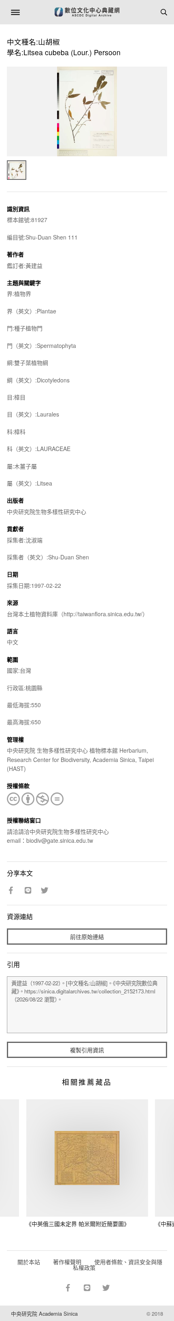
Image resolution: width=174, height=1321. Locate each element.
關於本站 (28, 1262)
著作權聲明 (67, 1262)
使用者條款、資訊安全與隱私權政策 (117, 1264)
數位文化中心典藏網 (87, 12)
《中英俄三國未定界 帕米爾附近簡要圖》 (77, 1224)
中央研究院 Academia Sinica (44, 1313)
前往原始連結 (87, 936)
